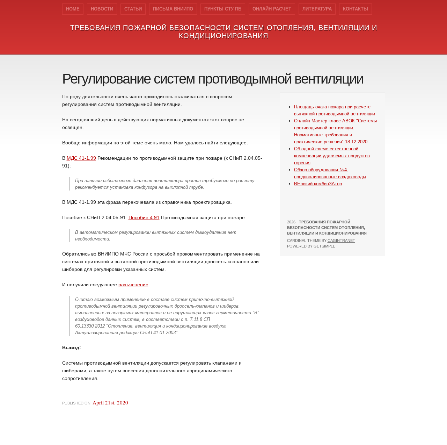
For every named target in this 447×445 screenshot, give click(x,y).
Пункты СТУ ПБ (222, 9)
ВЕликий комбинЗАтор (318, 183)
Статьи (133, 9)
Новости (102, 9)
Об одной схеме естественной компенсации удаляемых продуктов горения (332, 155)
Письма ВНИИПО (173, 9)
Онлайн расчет (271, 9)
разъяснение (133, 284)
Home (73, 9)
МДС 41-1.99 (81, 158)
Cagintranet (341, 240)
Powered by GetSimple (311, 246)
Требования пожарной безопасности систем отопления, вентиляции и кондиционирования (223, 32)
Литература (317, 9)
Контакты (355, 9)
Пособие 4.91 (144, 217)
